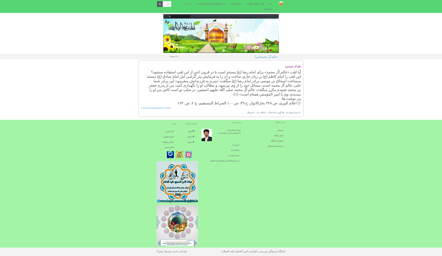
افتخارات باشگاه (277, 141)
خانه (270, 4)
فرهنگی (250, 113)
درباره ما (188, 4)
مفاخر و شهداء (168, 142)
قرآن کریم (170, 131)
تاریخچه (280, 130)
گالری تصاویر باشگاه (256, 4)
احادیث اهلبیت (168, 137)
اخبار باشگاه (278, 135)
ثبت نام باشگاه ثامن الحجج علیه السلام (211, 4)
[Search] (160, 4)
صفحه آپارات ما (233, 155)
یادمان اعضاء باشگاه (275, 146)
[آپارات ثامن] (188, 154)
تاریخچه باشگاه (235, 4)
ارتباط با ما (268, 9)
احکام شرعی (169, 147)
